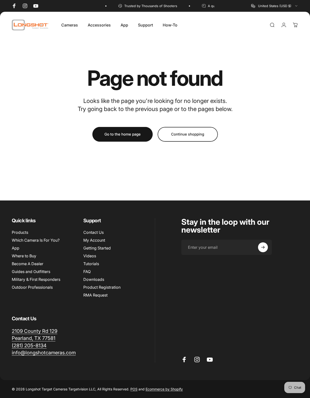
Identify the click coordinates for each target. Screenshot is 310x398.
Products (20, 232)
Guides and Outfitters (31, 271)
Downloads (93, 279)
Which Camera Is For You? (36, 240)
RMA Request (95, 295)
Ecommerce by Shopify (164, 389)
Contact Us (93, 232)
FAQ (87, 271)
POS (133, 389)
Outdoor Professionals (32, 287)
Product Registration (102, 287)
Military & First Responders (36, 279)
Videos (89, 255)
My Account (94, 240)
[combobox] (274, 6)
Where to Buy (24, 255)
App (15, 248)
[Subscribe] (263, 247)
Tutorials (91, 263)
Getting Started (97, 248)
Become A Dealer (27, 263)
